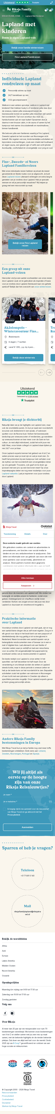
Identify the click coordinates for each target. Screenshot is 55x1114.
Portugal (26, 754)
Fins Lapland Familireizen (27, 57)
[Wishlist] (45, 10)
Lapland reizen (14, 177)
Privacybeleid (14, 815)
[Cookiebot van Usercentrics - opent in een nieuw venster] (41, 526)
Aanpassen (26, 585)
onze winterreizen (43, 287)
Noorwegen (15, 754)
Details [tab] (27, 534)
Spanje (36, 754)
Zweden (5, 754)
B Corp (16, 1043)
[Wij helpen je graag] (51, 2)
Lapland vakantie (10, 473)
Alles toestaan (27, 578)
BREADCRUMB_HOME (11, 16)
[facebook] (5, 1013)
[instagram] (12, 1013)
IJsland (42, 751)
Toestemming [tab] (10, 534)
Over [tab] (45, 534)
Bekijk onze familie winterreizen (28, 47)
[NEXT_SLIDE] (49, 372)
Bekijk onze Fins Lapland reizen (25, 244)
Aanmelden (27, 827)
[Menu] (3, 10)
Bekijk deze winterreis (24, 357)
